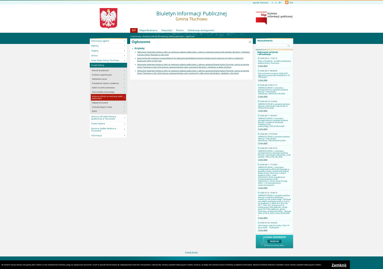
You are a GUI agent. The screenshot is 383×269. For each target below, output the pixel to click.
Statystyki (166, 30)
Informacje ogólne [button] (100, 40)
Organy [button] (94, 50)
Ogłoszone (190, 36)
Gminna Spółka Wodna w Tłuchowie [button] (103, 129)
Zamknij (339, 265)
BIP (134, 30)
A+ (280, 2)
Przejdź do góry (191, 252)
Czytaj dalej (263, 66)
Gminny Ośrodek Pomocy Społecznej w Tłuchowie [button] (103, 117)
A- (272, 3)
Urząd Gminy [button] (97, 65)
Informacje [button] (96, 135)
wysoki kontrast (260, 2)
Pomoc (180, 30)
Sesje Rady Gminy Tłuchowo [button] (105, 60)
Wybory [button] (95, 45)
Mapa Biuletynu (148, 30)
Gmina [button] (94, 55)
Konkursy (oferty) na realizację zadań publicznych (163, 36)
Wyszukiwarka (264, 41)
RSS (291, 2)
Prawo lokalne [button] (98, 123)
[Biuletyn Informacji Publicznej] (274, 24)
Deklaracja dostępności (201, 30)
